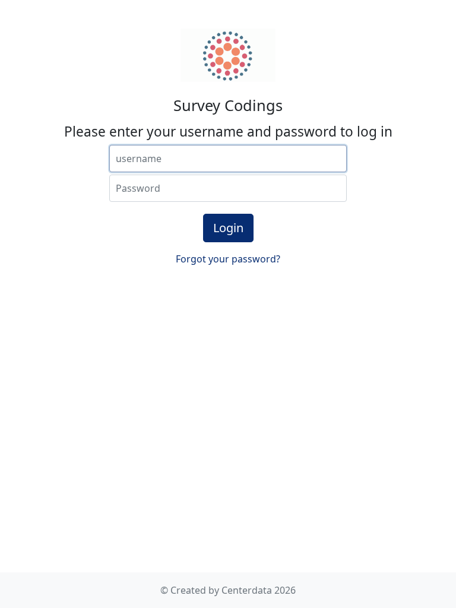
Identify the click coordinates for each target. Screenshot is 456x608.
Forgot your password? (228, 258)
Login (228, 228)
